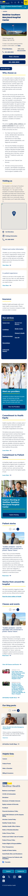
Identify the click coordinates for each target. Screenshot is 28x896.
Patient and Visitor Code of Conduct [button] (12, 837)
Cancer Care (6, 323)
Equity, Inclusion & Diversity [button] (10, 804)
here (19, 45)
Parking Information (11, 236)
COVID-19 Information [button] (9, 794)
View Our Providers (14, 407)
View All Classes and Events (10, 664)
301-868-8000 (9, 52)
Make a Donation (7, 768)
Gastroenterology (7, 336)
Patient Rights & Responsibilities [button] (11, 843)
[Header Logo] (4, 2)
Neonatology (6, 343)
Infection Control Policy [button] (9, 819)
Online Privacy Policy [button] (8, 833)
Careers (4, 759)
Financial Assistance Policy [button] (10, 811)
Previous (10, 529)
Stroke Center (19, 329)
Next (17, 529)
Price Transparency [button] (8, 847)
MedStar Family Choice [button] (9, 823)
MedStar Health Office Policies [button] (11, 826)
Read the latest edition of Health (11, 596)
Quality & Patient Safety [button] (9, 850)
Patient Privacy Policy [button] (8, 840)
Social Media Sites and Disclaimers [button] (12, 854)
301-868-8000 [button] (14, 62)
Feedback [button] (5, 808)
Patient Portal (6, 763)
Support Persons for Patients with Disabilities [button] (12, 858)
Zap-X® (17, 337)
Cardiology (5, 329)
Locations (5, 11)
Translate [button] (7, 862)
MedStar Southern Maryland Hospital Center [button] (11, 7)
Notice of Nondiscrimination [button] (10, 830)
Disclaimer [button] (5, 797)
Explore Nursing (14, 515)
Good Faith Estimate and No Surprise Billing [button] (13, 815)
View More (5, 265)
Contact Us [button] (21, 871)
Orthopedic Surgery (5, 350)
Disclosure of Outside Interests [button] (11, 801)
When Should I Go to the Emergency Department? (13, 727)
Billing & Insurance (7, 773)
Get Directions (8, 49)
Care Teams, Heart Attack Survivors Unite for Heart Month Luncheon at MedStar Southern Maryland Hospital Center (18, 675)
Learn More (5, 450)
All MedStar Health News (9, 697)
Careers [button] (8, 871)
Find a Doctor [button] (14, 57)
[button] (11, 2)
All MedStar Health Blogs (9, 744)
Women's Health (19, 333)
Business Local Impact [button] (8, 790)
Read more (5, 575)
